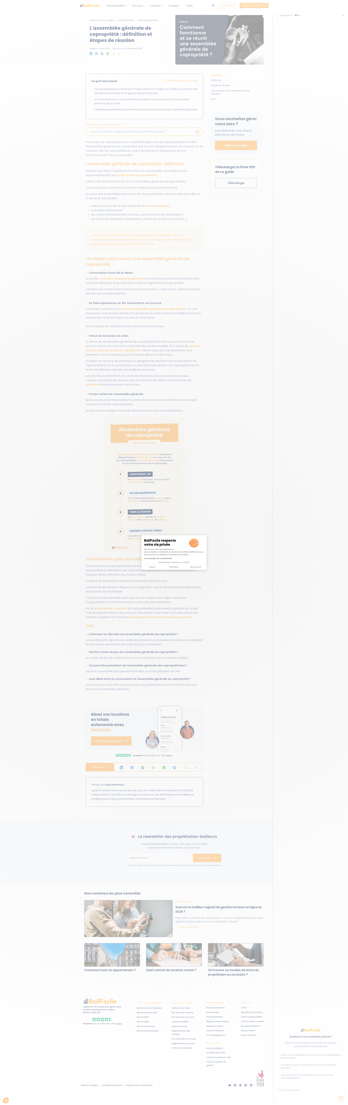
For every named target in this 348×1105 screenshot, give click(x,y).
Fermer (152, 567)
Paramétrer (174, 567)
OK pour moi (195, 567)
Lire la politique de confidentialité (158, 558)
